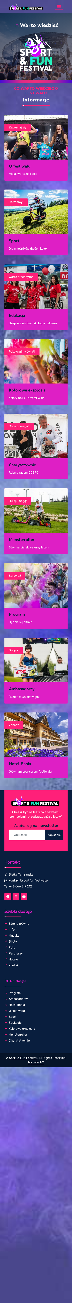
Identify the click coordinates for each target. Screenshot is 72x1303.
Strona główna (19, 923)
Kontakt (14, 965)
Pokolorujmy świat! (22, 351)
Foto (12, 947)
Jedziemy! (16, 202)
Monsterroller (18, 1034)
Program (15, 993)
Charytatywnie (19, 1040)
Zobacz (14, 725)
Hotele (13, 959)
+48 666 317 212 (20, 886)
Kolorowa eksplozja (22, 1028)
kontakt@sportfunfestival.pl (28, 880)
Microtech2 (36, 1062)
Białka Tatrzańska (21, 874)
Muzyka (14, 935)
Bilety (13, 941)
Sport (12, 1017)
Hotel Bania (17, 1005)
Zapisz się (54, 835)
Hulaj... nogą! (18, 501)
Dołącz (13, 650)
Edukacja (15, 1022)
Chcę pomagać (19, 426)
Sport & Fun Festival (23, 1058)
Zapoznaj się (17, 127)
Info (12, 929)
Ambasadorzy (18, 999)
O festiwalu (17, 1011)
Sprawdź (15, 575)
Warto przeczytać (21, 277)
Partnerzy (16, 953)
